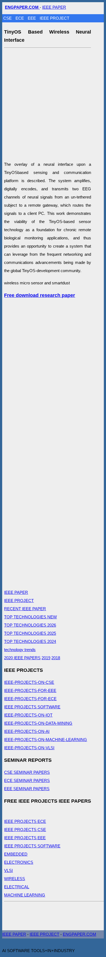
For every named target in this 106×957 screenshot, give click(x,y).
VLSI (8, 870)
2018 (55, 657)
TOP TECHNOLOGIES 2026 (30, 625)
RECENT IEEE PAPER (25, 608)
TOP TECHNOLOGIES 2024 (30, 641)
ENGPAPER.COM (79, 934)
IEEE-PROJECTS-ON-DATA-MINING (38, 723)
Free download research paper (39, 295)
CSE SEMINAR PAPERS (27, 772)
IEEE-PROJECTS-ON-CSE (29, 682)
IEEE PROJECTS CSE (25, 829)
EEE (32, 18)
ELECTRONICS (18, 862)
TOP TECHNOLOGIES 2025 (30, 633)
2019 (46, 657)
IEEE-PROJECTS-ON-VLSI (29, 747)
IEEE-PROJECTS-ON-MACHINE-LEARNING (45, 739)
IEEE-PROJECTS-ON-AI (26, 731)
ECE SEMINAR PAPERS (27, 780)
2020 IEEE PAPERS (22, 657)
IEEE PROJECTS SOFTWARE (32, 707)
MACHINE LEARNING (24, 895)
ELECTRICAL (16, 886)
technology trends (20, 649)
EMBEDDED (15, 854)
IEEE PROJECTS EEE (25, 837)
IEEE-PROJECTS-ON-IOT (28, 715)
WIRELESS (14, 878)
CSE (8, 18)
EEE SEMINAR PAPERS (26, 788)
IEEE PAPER (54, 7)
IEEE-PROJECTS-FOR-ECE (30, 698)
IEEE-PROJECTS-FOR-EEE (30, 690)
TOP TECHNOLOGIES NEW (30, 617)
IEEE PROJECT (54, 18)
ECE (20, 18)
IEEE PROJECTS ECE (25, 821)
